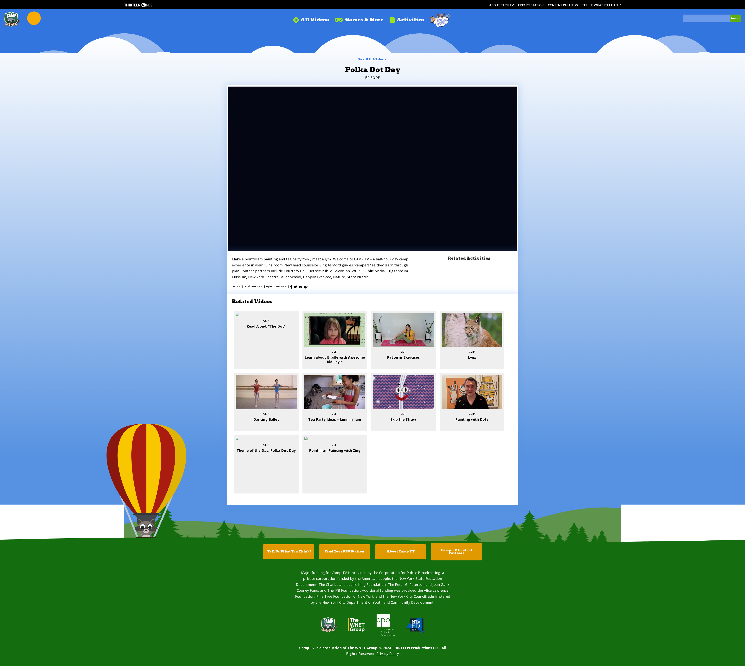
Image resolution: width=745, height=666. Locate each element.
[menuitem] (311, 18)
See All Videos (372, 59)
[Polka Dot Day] (305, 286)
